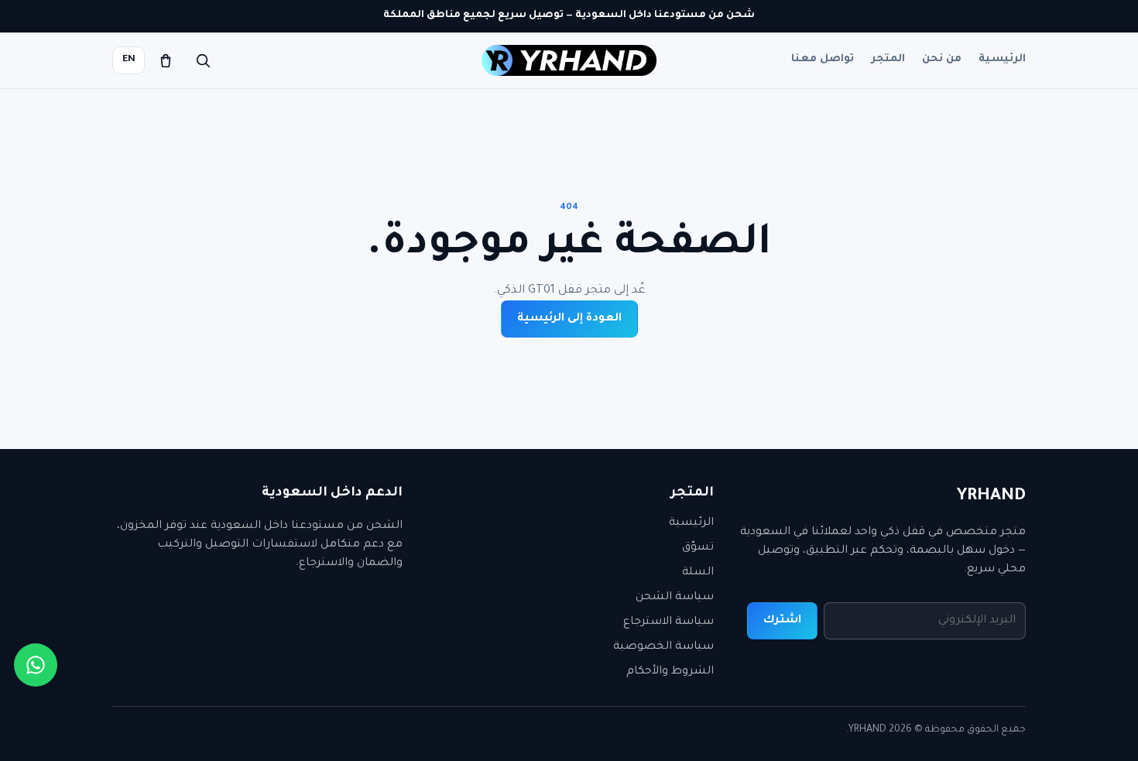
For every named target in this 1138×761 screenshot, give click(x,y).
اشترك (782, 621)
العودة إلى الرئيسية (569, 319)
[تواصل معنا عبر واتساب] (35, 665)
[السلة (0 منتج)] (165, 60)
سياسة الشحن (675, 597)
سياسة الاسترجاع (668, 622)
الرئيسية (1002, 59)
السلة (698, 573)
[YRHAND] (569, 60)
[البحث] (203, 60)
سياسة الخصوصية (663, 647)
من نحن (941, 59)
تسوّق (698, 548)
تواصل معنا (822, 59)
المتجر (888, 59)
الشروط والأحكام (670, 672)
